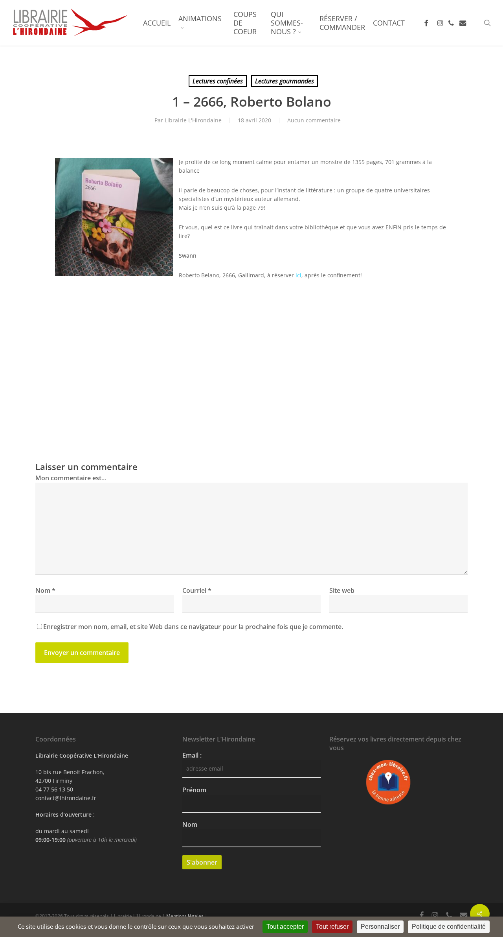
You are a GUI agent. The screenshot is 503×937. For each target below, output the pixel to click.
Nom (45, 590)
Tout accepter (285, 926)
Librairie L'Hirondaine (193, 120)
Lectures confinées (218, 81)
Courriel (196, 590)
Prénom (194, 790)
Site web (341, 590)
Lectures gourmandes (284, 81)
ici (298, 275)
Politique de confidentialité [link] (449, 926)
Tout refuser (332, 926)
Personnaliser (380, 926)
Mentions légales (185, 916)
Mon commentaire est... (70, 478)
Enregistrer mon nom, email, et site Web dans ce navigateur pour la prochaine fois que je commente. (193, 626)
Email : (192, 755)
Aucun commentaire (314, 120)
